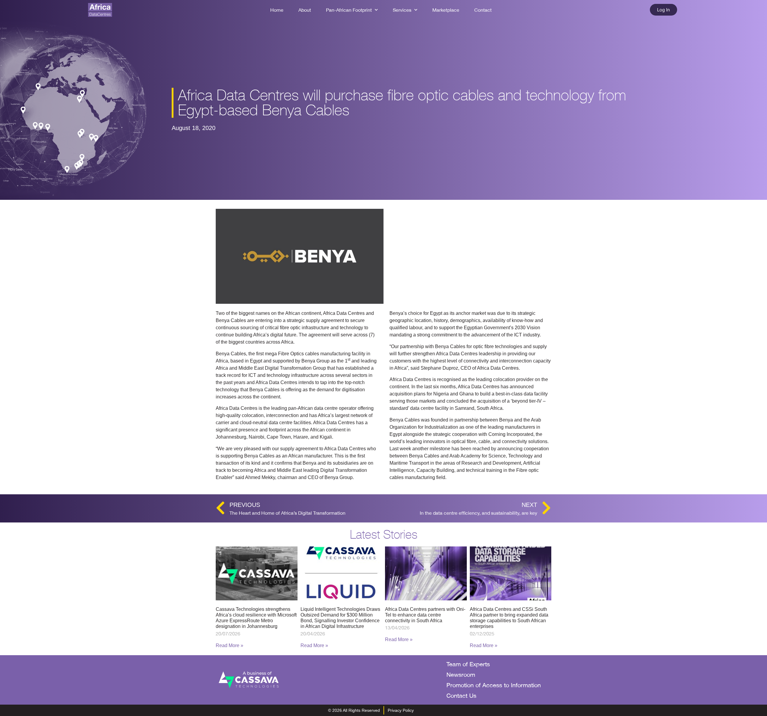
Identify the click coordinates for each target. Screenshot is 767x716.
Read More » (229, 645)
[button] (663, 10)
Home (276, 10)
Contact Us (461, 695)
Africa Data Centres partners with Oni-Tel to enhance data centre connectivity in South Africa (425, 615)
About (304, 10)
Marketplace (445, 10)
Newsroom (460, 674)
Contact (483, 10)
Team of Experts (468, 664)
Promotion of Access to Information (493, 685)
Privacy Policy (401, 710)
